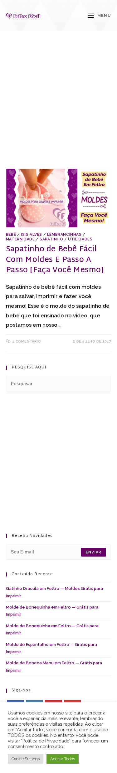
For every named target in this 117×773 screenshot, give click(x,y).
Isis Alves (31, 234)
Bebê (11, 234)
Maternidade (20, 239)
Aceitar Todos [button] (62, 758)
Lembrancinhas (64, 234)
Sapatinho (51, 239)
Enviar (93, 552)
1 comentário (26, 341)
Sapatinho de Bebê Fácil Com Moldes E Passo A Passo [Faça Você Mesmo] (55, 260)
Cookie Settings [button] (26, 758)
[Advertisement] (58, 107)
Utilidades (80, 239)
